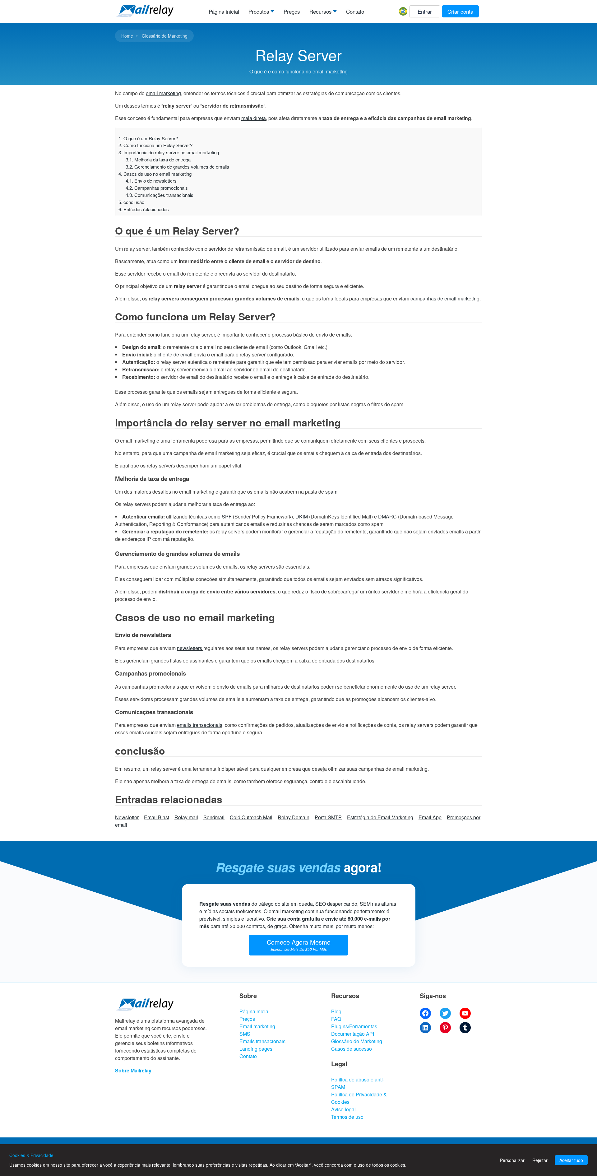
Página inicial (224, 11)
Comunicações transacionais (159, 195)
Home (127, 36)
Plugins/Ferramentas (354, 1026)
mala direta (253, 118)
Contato (355, 11)
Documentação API (352, 1033)
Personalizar (512, 1160)
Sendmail (213, 817)
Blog (336, 1011)
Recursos (320, 11)
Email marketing (257, 1026)
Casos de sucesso (351, 1048)
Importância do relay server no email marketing (168, 152)
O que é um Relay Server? (148, 138)
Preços (292, 11)
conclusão (131, 202)
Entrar (425, 11)
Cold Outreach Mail (251, 817)
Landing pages (255, 1048)
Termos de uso (347, 1116)
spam (331, 491)
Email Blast (156, 817)
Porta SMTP (328, 817)
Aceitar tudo (571, 1160)
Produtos (258, 11)
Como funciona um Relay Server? (155, 145)
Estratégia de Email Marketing (380, 817)
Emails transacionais (262, 1041)
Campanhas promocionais (157, 187)
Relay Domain (293, 817)
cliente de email (176, 354)
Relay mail (186, 817)
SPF (227, 516)
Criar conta (460, 11)
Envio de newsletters (151, 180)
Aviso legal (343, 1109)
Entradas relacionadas (143, 209)
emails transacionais (199, 724)
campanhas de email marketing (444, 298)
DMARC (388, 516)
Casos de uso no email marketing (155, 173)
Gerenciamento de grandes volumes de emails (177, 166)
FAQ (336, 1018)
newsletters (190, 648)
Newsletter (127, 817)
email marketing (163, 93)
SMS (244, 1033)
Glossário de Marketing (164, 36)
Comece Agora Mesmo (299, 944)
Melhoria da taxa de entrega (158, 159)
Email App (430, 817)
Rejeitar (540, 1160)
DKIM (302, 516)
